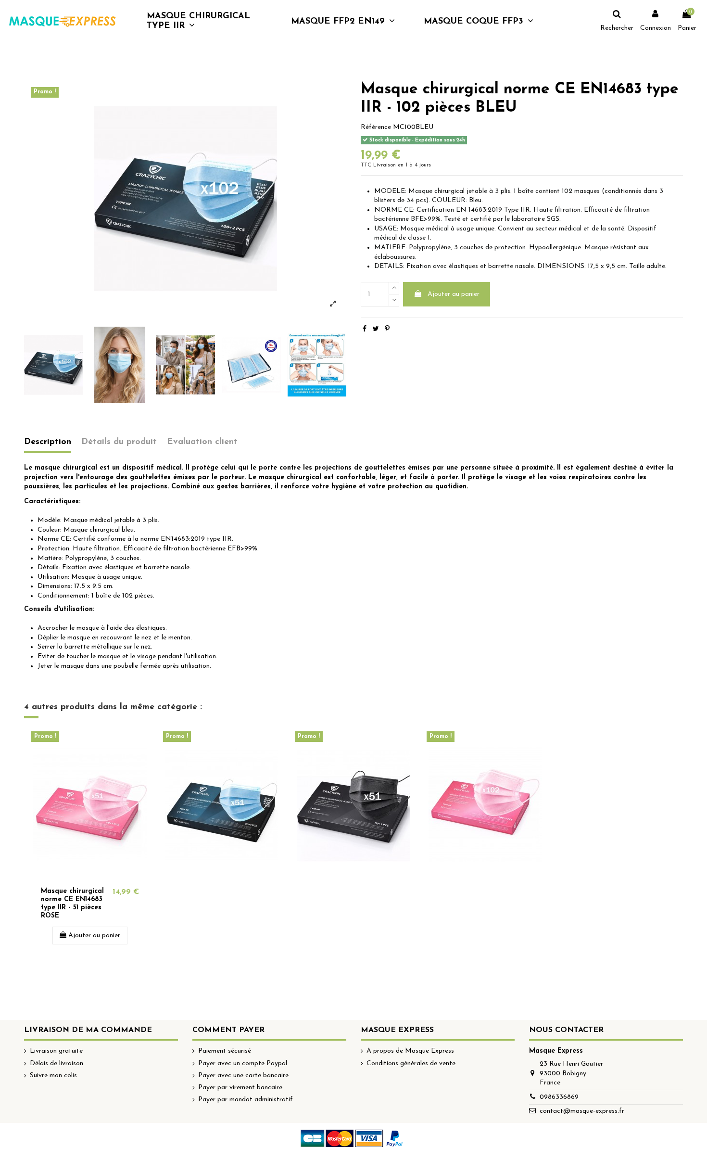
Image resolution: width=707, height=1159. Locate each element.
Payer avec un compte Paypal (242, 1063)
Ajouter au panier (454, 294)
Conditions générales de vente (410, 1063)
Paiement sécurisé (224, 1051)
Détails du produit (119, 442)
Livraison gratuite (56, 1051)
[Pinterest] (387, 329)
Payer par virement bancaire (240, 1087)
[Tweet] (376, 329)
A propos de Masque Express (410, 1051)
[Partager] (364, 329)
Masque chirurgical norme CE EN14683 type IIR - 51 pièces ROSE (72, 903)
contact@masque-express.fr (582, 1111)
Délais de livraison (56, 1063)
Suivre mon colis (53, 1075)
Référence (376, 127)
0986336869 (559, 1097)
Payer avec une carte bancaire (243, 1075)
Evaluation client (202, 442)
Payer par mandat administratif (245, 1099)
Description (47, 442)
